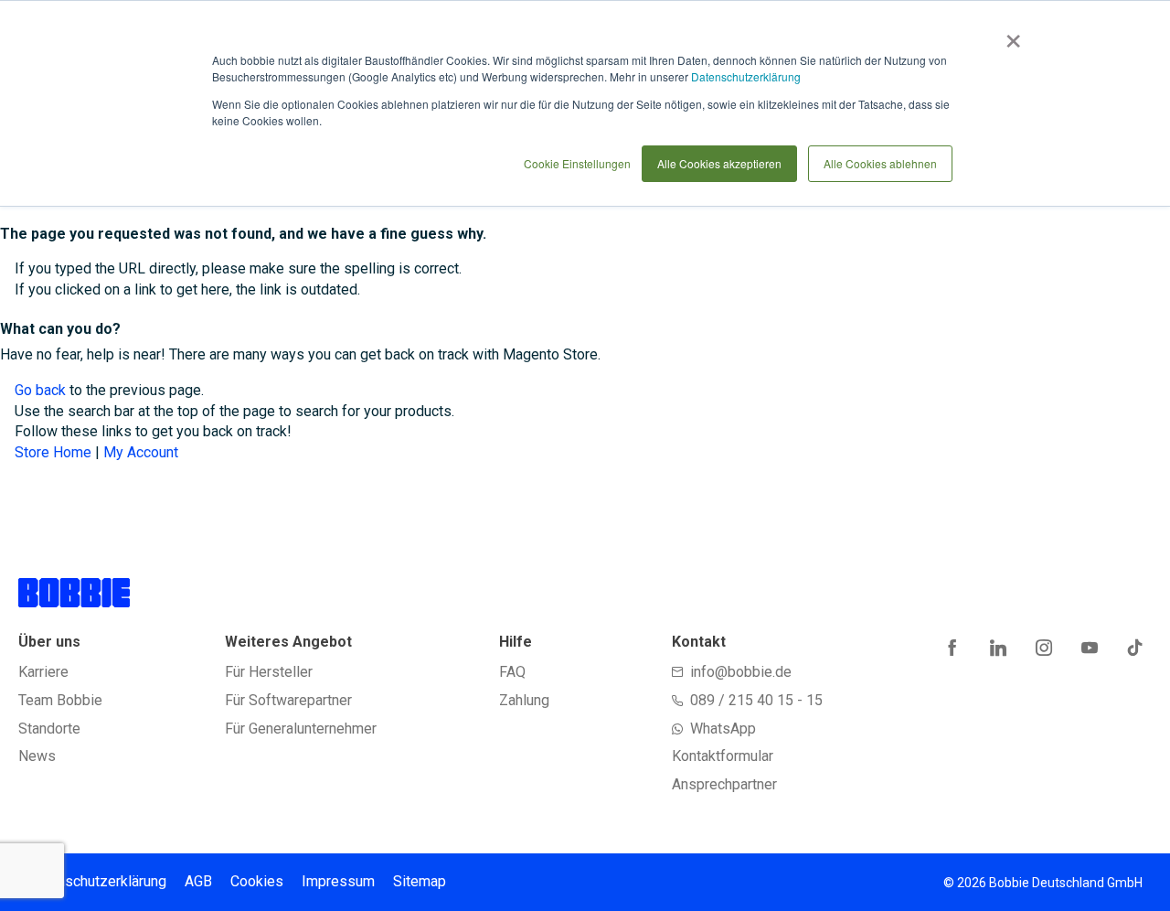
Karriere (43, 672)
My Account (140, 452)
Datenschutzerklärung (746, 76)
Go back (40, 390)
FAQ (512, 672)
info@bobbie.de (741, 672)
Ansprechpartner (724, 784)
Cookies (256, 881)
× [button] (1009, 35)
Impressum (338, 881)
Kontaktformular (722, 756)
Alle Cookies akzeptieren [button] (719, 163)
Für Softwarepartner (288, 700)
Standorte (49, 728)
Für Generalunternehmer (301, 728)
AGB (198, 881)
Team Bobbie (60, 700)
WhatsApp (723, 728)
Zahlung (524, 700)
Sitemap (419, 881)
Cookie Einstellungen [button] (577, 163)
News (37, 756)
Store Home (53, 452)
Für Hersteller (269, 672)
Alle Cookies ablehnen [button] (880, 163)
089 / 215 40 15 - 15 (756, 700)
